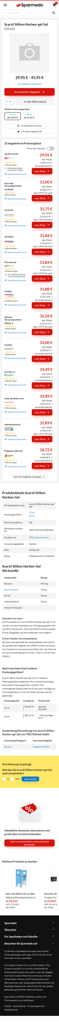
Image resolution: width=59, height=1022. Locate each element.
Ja (8, 778)
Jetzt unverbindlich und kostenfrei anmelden (29, 843)
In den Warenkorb (35, 101)
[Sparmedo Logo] (30, 5)
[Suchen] (53, 13)
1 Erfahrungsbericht (31, 131)
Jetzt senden (30, 779)
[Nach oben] (54, 1015)
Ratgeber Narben (41, 746)
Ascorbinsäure (11, 589)
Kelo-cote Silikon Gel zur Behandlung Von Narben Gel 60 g (21, 894)
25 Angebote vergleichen (29, 84)
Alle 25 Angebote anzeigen (27, 476)
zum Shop (39, 171)
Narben (7, 746)
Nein (17, 778)
